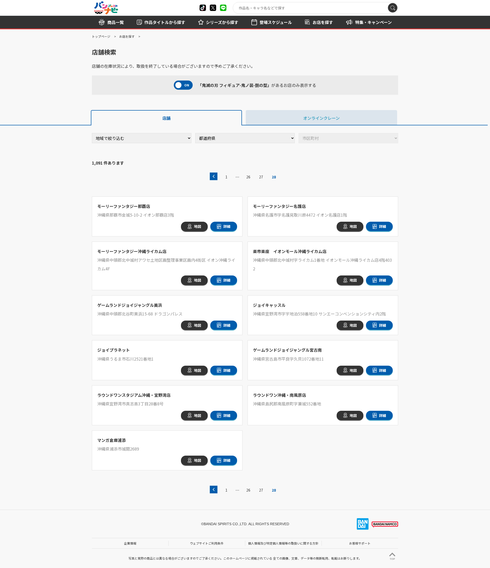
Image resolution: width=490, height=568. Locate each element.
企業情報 (130, 543)
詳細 (226, 226)
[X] (202, 7)
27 (261, 176)
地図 (197, 226)
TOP (392, 559)
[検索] (392, 7)
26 (248, 176)
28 (274, 176)
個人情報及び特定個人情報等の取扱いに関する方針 (283, 543)
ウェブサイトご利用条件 (207, 543)
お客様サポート (360, 543)
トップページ (101, 36)
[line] (223, 7)
